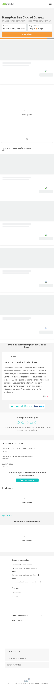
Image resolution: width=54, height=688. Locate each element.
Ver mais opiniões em (21, 406)
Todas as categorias (20, 560)
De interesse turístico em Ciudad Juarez (25, 576)
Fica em (15, 588)
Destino (6, 25)
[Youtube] (33, 674)
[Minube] (8, 4)
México (15, 596)
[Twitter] (26, 674)
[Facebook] (23, 674)
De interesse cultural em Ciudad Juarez (25, 570)
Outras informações (20, 616)
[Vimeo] (30, 674)
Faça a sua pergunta (27, 480)
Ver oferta (46, 75)
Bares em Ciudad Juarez (22, 565)
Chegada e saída (34, 25)
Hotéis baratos (18, 620)
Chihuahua (16, 593)
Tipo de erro (7, 515)
